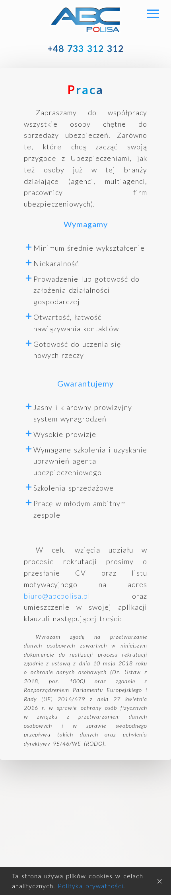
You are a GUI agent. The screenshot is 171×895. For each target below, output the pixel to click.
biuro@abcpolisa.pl (57, 596)
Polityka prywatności (90, 885)
